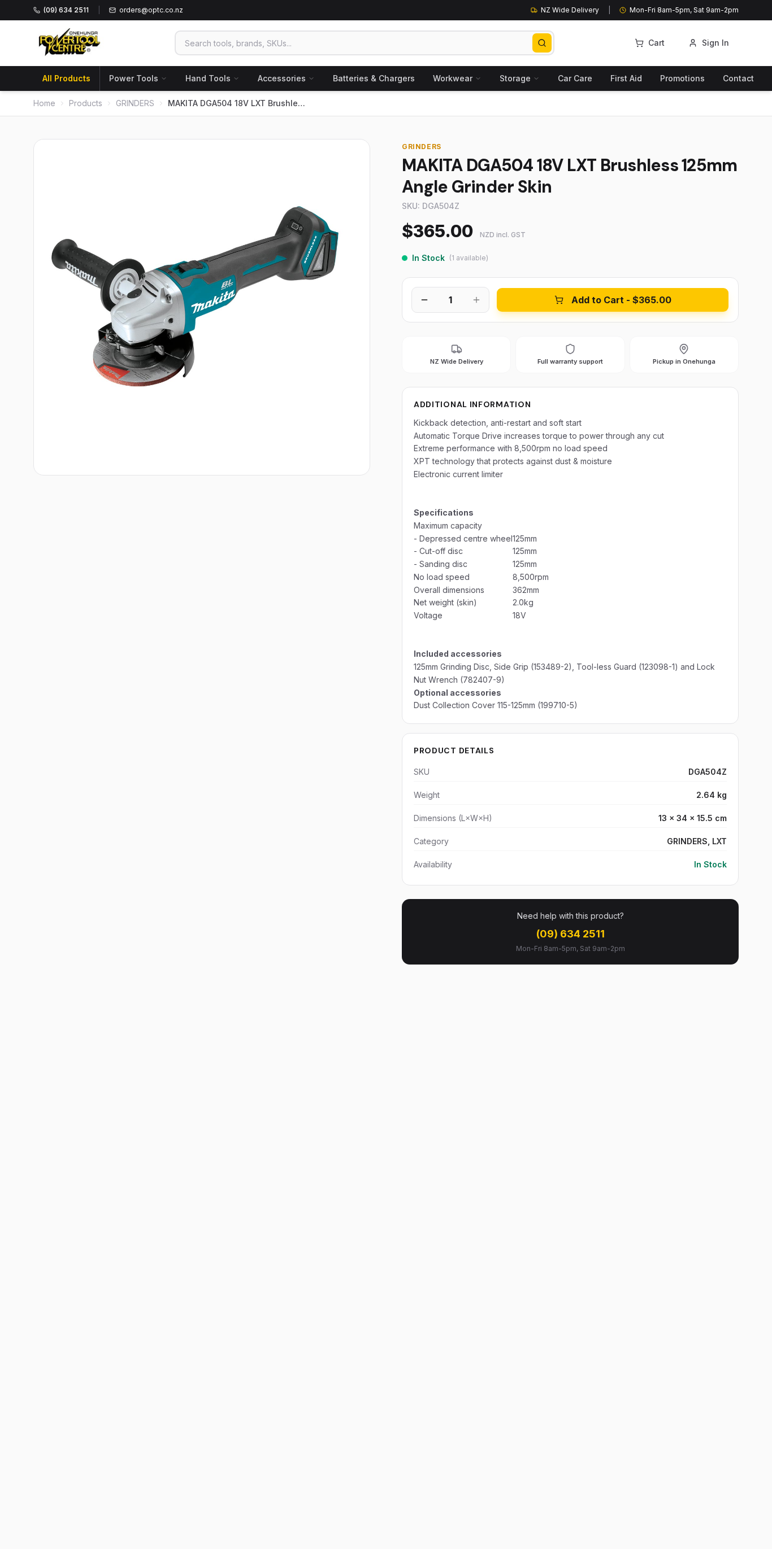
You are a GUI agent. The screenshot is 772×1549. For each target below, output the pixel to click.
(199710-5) (557, 705)
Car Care (575, 78)
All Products (66, 78)
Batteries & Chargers (374, 78)
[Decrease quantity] (424, 299)
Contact (738, 78)
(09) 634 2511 (570, 934)
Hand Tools (208, 78)
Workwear (452, 78)
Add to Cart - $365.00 (621, 300)
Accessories (282, 78)
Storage (515, 78)
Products (85, 103)
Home (44, 103)
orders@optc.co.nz (151, 10)
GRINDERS (135, 103)
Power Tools (133, 78)
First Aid (626, 78)
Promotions (682, 78)
